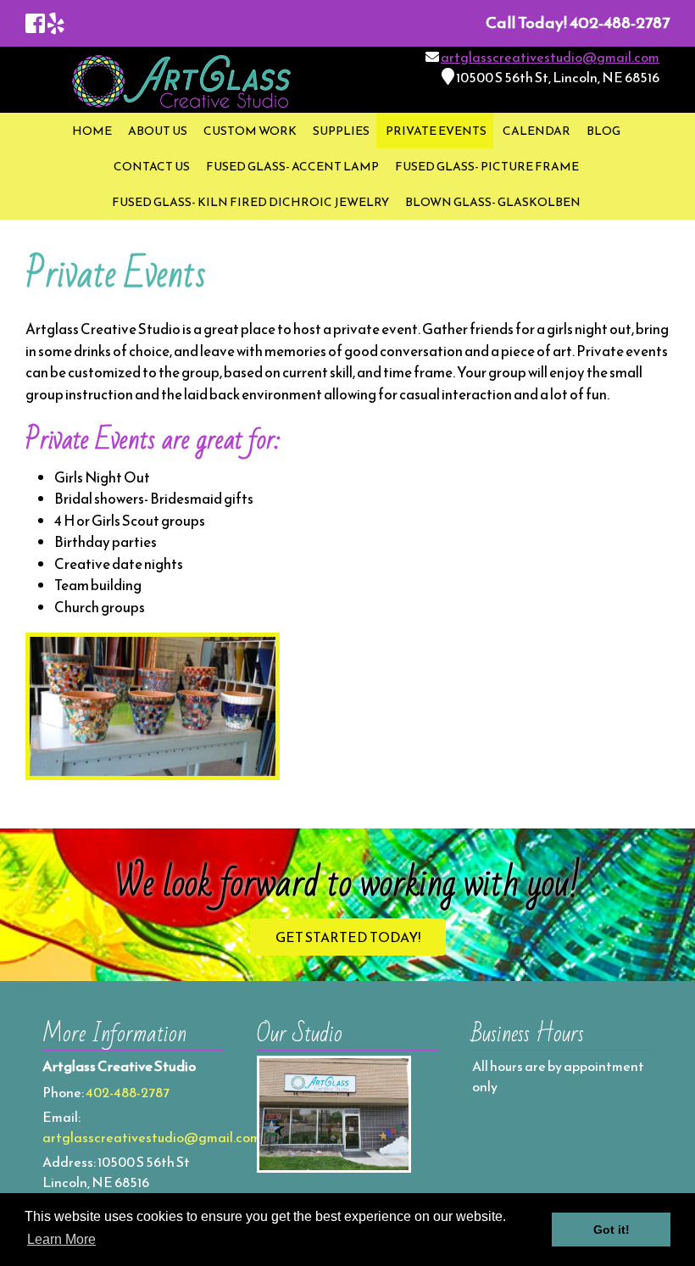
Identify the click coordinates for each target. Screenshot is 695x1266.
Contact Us (152, 167)
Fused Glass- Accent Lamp (292, 167)
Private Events (436, 131)
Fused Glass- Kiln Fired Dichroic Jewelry (250, 202)
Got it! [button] (611, 1229)
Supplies (341, 131)
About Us (157, 131)
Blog (603, 131)
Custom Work (250, 131)
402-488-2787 (128, 1092)
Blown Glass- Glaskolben (493, 202)
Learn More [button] (61, 1239)
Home (92, 131)
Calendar (536, 131)
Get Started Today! (347, 937)
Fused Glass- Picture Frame (487, 167)
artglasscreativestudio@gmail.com (550, 57)
